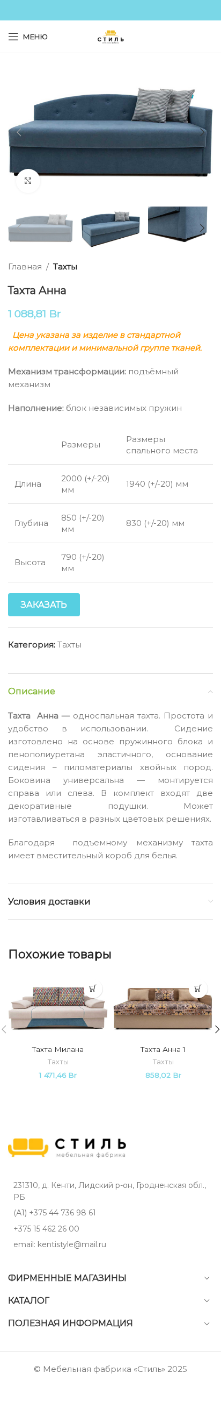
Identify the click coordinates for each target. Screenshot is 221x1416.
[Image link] (67, 1147)
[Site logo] (110, 36)
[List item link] (110, 1213)
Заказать (44, 605)
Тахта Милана (58, 1049)
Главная (25, 266)
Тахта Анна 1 (163, 1049)
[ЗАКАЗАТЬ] (93, 988)
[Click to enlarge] (28, 181)
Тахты (65, 266)
